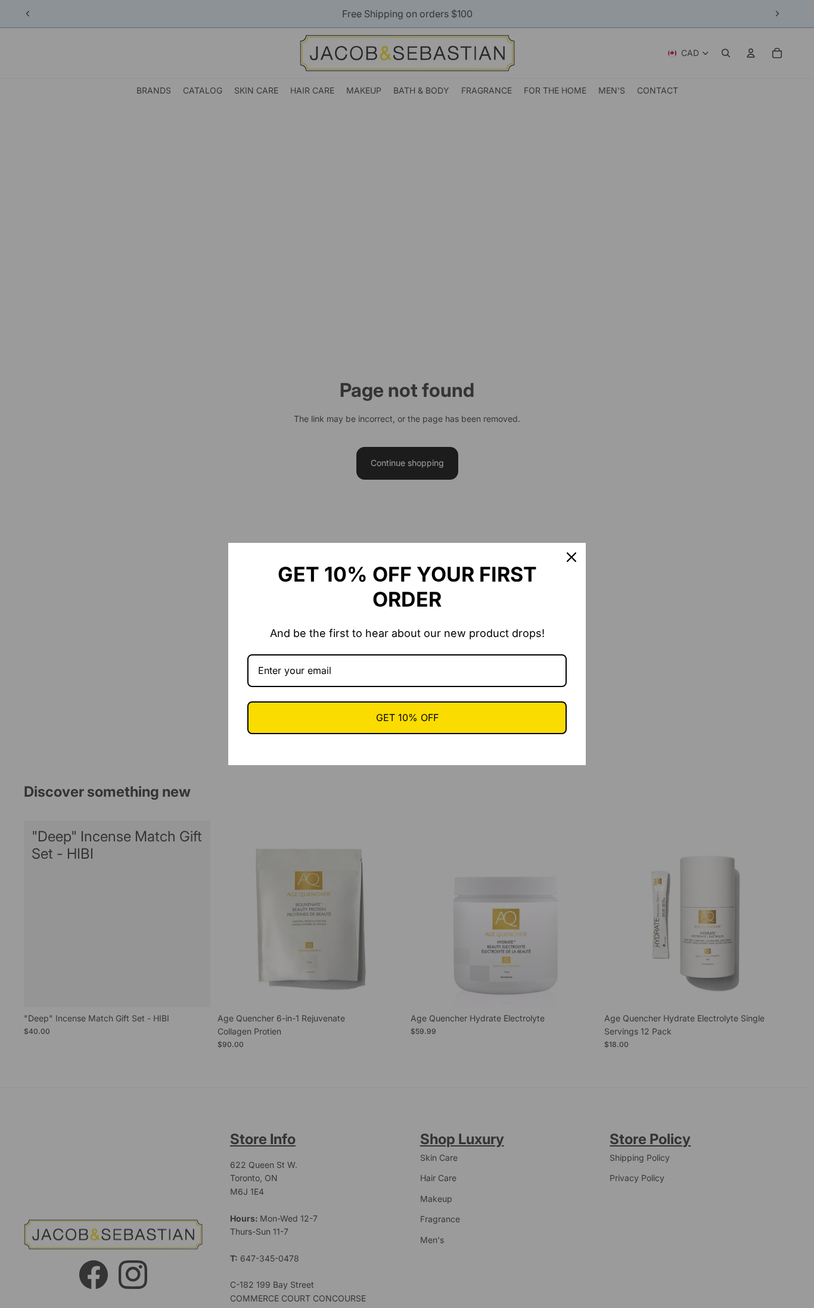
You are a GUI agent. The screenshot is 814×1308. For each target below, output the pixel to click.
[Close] (571, 557)
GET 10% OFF (407, 717)
